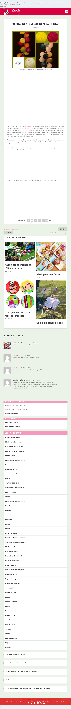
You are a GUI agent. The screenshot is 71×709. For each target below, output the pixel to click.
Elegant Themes (32, 699)
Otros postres (9, 629)
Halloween (8, 519)
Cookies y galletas (11, 601)
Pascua (7, 528)
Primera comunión (11, 533)
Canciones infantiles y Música (14, 569)
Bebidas (7, 597)
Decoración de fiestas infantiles (15, 460)
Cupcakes (8, 620)
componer (52, 180)
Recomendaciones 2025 (12, 426)
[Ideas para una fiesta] (51, 256)
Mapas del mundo (10, 565)
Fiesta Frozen (40, 701)
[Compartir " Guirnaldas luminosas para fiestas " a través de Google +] (36, 220)
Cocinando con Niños (12, 474)
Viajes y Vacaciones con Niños (14, 487)
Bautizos (8, 510)
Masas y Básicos (10, 611)
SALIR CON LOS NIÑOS (12, 483)
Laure (15, 355)
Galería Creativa (10, 624)
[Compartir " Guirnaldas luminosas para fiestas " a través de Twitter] (32, 220)
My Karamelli (10, 680)
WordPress (47, 699)
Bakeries (8, 647)
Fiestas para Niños (9, 701)
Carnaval (8, 515)
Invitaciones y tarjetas (12, 560)
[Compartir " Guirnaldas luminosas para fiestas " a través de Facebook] (28, 220)
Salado (7, 633)
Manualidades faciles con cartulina (16, 663)
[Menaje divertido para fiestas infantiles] (20, 294)
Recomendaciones (11, 638)
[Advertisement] (35, 85)
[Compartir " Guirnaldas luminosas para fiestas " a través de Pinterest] (39, 220)
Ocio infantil (9, 588)
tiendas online (26, 128)
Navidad (7, 478)
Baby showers (9, 506)
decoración (27, 126)
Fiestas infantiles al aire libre (14, 556)
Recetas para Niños (31, 701)
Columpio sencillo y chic (50, 322)
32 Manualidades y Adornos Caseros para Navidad (21, 671)
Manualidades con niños (12, 437)
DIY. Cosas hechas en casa (13, 442)
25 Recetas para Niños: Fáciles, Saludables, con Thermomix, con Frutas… (28, 688)
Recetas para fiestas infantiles (14, 451)
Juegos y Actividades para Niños (15, 542)
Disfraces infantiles (11, 465)
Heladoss (8, 606)
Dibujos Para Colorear (12, 422)
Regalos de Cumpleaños (12, 579)
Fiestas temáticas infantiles (14, 446)
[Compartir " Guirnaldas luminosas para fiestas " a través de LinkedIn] (43, 220)
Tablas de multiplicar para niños (16, 654)
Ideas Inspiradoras (11, 469)
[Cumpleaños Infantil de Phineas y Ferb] (20, 251)
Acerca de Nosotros (11, 413)
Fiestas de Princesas (11, 551)
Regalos (7, 643)
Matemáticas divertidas (12, 583)
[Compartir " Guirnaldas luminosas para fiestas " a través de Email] (47, 220)
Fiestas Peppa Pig (49, 701)
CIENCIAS (8, 497)
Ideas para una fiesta (48, 274)
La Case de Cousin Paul (28, 130)
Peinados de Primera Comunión (15, 538)
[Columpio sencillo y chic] (51, 299)
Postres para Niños (11, 592)
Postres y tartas (10, 455)
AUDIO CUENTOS (10, 492)
